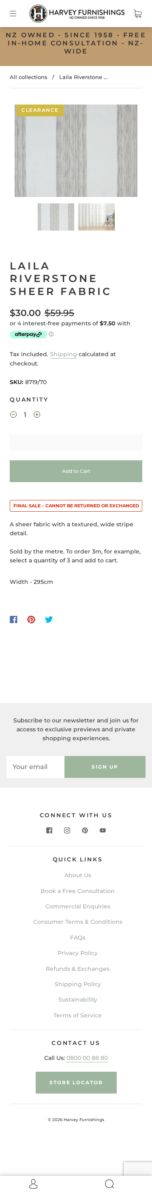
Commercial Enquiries (77, 906)
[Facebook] (13, 619)
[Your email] (35, 767)
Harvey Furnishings (84, 1119)
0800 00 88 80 (87, 1058)
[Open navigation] (19, 13)
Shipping (63, 354)
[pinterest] (85, 831)
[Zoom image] (76, 152)
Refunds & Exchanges (77, 968)
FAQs (78, 937)
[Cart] (137, 13)
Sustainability (77, 999)
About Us (77, 875)
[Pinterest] (31, 619)
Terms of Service (78, 1015)
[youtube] (103, 831)
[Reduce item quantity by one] (13, 416)
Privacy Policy (78, 953)
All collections (28, 77)
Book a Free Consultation (78, 891)
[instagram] (67, 831)
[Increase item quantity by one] (37, 416)
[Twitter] (49, 619)
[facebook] (49, 831)
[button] (27, 152)
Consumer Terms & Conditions (77, 921)
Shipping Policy (78, 984)
